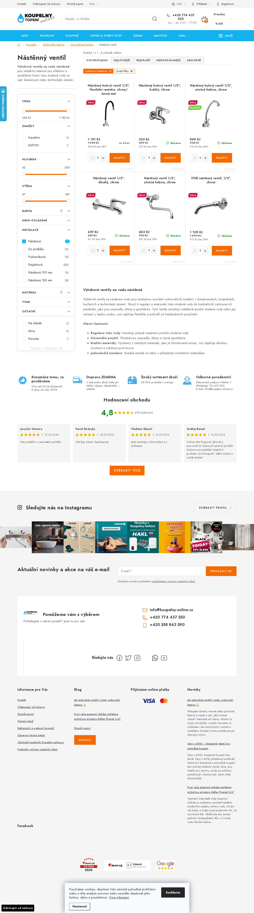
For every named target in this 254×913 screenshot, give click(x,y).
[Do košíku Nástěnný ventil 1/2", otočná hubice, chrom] (170, 250)
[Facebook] (119, 658)
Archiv (85, 740)
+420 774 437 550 (182, 17)
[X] (128, 658)
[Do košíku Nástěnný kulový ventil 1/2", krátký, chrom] (170, 158)
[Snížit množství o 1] (92, 158)
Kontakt (21, 4)
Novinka (48, 339)
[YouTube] (164, 658)
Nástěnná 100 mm (48, 272)
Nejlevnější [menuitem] (122, 60)
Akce (48, 331)
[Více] (226, 35)
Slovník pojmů (75, 4)
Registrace (227, 4)
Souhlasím (173, 892)
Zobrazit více (127, 470)
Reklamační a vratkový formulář (35, 728)
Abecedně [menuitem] (194, 60)
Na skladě (48, 323)
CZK (179, 4)
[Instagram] (137, 658)
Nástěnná (48, 241)
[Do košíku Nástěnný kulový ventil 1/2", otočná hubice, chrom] (222, 158)
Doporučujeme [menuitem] (97, 60)
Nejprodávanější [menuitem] (168, 60)
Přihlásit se (221, 571)
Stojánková (48, 265)
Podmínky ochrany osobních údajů (37, 749)
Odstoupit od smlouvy (18, 908)
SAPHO (48, 145)
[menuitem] (26, 35)
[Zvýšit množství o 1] (103, 158)
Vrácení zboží (25, 721)
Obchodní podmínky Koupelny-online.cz (40, 742)
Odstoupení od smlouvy (46, 4)
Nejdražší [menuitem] (143, 60)
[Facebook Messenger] (146, 658)
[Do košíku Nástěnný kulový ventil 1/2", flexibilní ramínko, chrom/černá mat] (120, 158)
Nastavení (80, 906)
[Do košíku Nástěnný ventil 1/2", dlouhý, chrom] (120, 250)
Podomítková (48, 257)
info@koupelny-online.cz (171, 610)
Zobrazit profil (213, 508)
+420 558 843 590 (167, 624)
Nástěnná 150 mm (48, 280)
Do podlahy (48, 249)
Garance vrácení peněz (31, 735)
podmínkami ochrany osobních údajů (173, 581)
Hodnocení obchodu (127, 399)
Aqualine (48, 137)
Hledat (154, 19)
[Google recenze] (165, 865)
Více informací (119, 897)
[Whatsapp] (155, 658)
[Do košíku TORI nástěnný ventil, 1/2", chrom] (222, 250)
